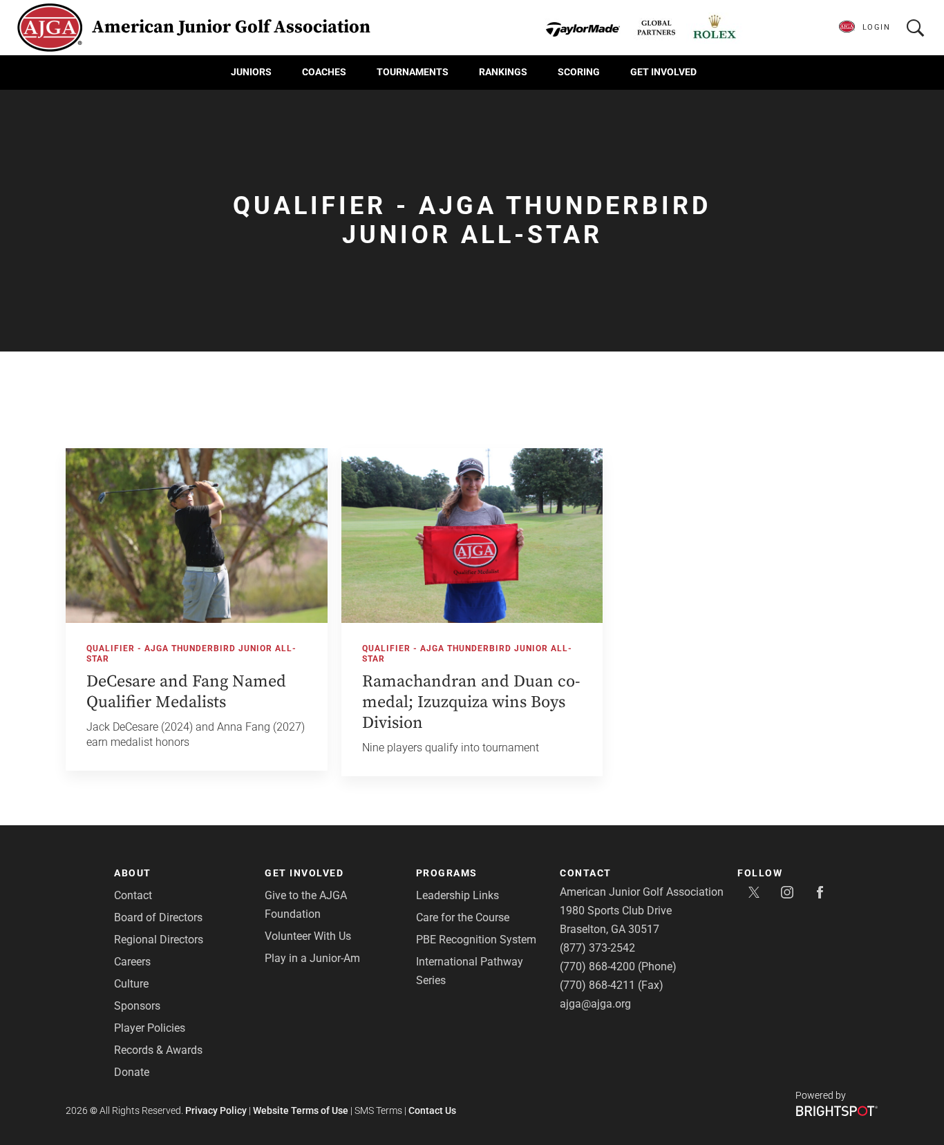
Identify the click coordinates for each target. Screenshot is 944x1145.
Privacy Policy (216, 1110)
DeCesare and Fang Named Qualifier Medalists (186, 692)
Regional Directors (158, 939)
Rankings (503, 71)
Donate (131, 1072)
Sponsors (137, 1005)
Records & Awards (158, 1050)
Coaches (324, 71)
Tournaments (413, 71)
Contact (133, 895)
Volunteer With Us (308, 936)
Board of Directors (158, 917)
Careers (132, 961)
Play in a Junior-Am (312, 958)
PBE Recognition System (476, 939)
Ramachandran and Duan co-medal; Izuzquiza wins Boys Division (471, 702)
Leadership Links (457, 895)
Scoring (579, 71)
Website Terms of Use (300, 1110)
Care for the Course (462, 917)
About (132, 872)
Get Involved (663, 71)
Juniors (251, 71)
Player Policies (149, 1028)
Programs (447, 872)
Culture (131, 983)
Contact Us (432, 1110)
